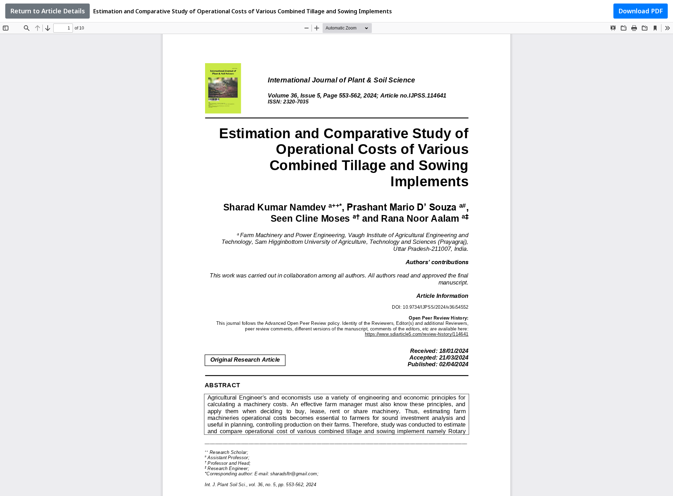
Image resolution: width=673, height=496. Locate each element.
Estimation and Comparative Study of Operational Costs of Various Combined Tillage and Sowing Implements (242, 11)
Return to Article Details (47, 11)
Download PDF (640, 11)
